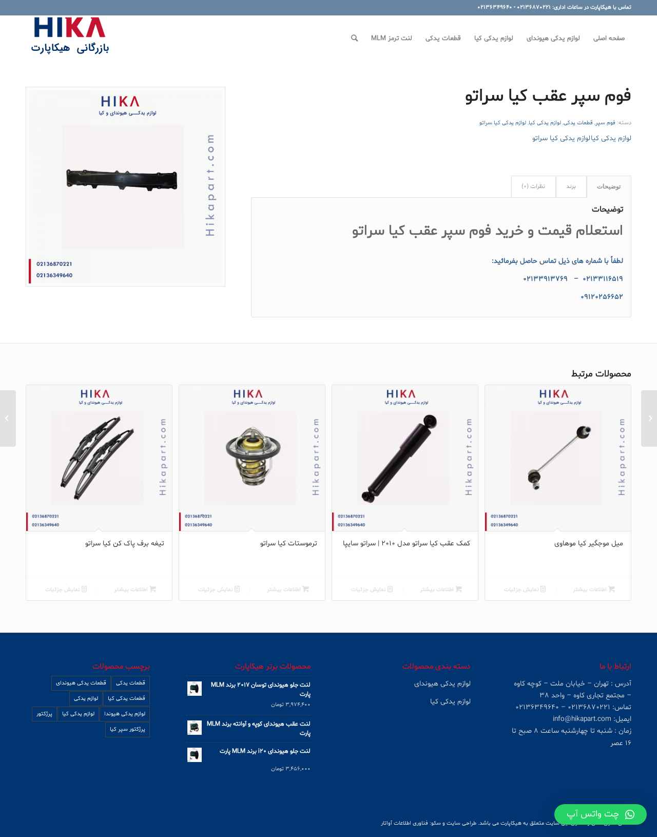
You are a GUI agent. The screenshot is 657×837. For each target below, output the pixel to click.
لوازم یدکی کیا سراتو (502, 123)
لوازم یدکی (86, 698)
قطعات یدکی (578, 123)
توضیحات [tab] (609, 186)
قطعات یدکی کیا (126, 698)
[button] (600, 814)
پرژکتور (44, 714)
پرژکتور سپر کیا (127, 729)
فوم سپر (605, 123)
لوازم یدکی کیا (545, 123)
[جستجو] (354, 38)
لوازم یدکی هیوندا (124, 714)
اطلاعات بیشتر (590, 590)
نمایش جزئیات (522, 590)
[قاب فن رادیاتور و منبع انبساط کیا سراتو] (649, 418)
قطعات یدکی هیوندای (81, 683)
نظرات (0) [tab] (533, 186)
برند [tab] (571, 186)
